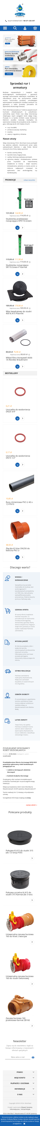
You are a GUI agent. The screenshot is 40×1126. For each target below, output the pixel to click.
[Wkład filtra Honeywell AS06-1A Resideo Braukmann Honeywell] (20, 337)
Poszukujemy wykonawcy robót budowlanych (16, 749)
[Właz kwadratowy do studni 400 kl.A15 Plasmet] (20, 291)
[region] (20, 39)
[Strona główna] (20, 10)
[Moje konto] (25, 28)
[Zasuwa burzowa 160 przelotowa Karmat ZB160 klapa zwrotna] (20, 1005)
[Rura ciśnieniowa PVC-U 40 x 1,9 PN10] (20, 484)
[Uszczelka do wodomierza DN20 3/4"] (20, 391)
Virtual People (25, 1109)
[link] (20, 40)
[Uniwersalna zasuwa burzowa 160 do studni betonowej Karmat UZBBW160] (20, 963)
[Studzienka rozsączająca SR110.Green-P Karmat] (20, 245)
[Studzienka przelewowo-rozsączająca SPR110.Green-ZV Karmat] (20, 198)
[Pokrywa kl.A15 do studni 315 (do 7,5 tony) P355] (20, 837)
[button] (5, 28)
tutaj (29, 798)
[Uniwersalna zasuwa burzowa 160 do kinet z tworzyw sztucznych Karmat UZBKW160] (20, 921)
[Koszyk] (35, 28)
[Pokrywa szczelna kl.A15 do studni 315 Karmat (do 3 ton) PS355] (20, 879)
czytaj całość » (31, 805)
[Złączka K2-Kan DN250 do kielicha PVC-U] (20, 530)
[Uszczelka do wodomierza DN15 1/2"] (20, 437)
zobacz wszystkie (29, 180)
